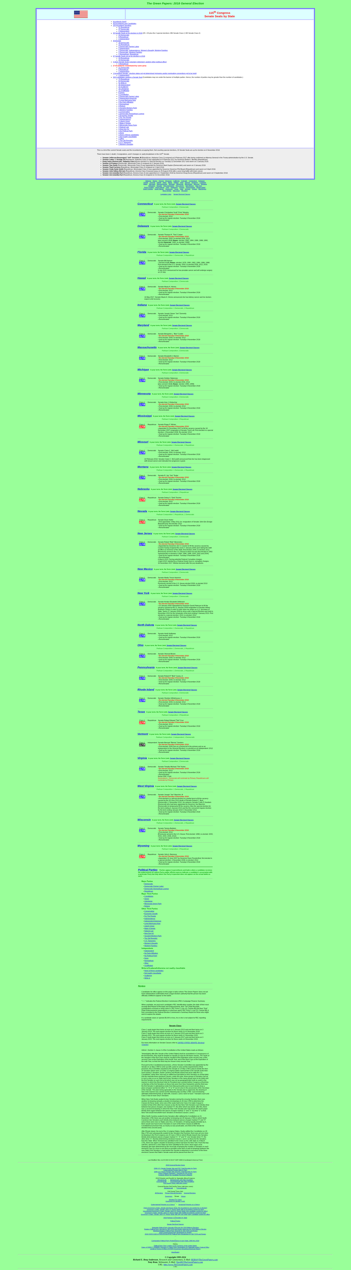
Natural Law (148, 931)
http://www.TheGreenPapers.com (178, 1264)
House (183, 1196)
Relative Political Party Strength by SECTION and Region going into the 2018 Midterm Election (175, 1229)
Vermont (187, 189)
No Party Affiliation (151, 953)
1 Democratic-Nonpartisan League (131, 114)
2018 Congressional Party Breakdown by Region (175, 1232)
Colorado (184, 181)
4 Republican (123, 64)
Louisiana (203, 182)
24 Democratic (123, 35)
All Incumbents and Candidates (124, 24)
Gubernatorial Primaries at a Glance (163, 1204)
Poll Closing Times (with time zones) (175, 1183)
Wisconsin (176, 191)
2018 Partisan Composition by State (175, 1217)
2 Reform (121, 106)
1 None (121, 133)
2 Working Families (125, 110)
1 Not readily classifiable (127, 137)
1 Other (121, 139)
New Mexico (190, 186)
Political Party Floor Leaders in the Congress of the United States (175, 1245)
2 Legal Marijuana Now (127, 100)
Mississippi (188, 184)
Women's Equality (151, 943)
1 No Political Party (125, 131)
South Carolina (148, 189)
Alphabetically (162, 1180)
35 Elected (117, 41)
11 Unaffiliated (123, 91)
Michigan (172, 184)
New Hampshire (168, 186)
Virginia (194, 189)
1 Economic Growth (125, 116)
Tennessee (169, 189)
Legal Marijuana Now (152, 924)
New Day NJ (149, 933)
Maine (145, 184)
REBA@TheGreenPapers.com (204, 1259)
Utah (181, 189)
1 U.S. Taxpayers (124, 142)
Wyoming (184, 191)
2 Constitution (123, 94)
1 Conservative (124, 112)
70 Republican (123, 79)
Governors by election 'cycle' (175, 1201)
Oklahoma (174, 187)
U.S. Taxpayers (150, 941)
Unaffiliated (148, 966)
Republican (148, 891)
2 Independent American (127, 98)
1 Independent (123, 71)
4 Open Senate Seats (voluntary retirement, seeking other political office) (140, 62)
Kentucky (195, 182)
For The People (150, 916)
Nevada (159, 186)
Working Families (150, 946)
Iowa (181, 182)
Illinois (170, 182)
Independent (149, 951)
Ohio (167, 187)
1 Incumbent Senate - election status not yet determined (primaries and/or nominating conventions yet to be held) (155, 73)
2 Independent (123, 31)
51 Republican (123, 27)
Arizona (161, 181)
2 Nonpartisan (123, 104)
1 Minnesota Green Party (127, 125)
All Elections (159, 1193)
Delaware (201, 181)
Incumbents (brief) (119, 22)
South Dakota (159, 189)
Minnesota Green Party (153, 904)
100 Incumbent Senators (122, 25)
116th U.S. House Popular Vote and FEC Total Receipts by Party (175, 1171)
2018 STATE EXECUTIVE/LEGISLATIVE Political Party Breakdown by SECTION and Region (175, 1234)
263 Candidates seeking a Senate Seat (127, 77)
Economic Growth (151, 914)
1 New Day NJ (123, 129)
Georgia (152, 182)
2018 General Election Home (175, 1165)
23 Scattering (123, 87)
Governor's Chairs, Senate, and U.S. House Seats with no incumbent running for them (175, 1209)
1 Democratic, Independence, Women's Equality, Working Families (143, 50)
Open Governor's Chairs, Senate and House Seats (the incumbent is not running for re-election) (175, 1208)
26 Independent (124, 85)
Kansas (187, 182)
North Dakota (159, 187)
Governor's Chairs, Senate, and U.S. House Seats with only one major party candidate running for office (175, 1214)
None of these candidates (153, 971)
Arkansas (168, 181)
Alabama (148, 181)
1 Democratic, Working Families (130, 52)
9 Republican (123, 37)
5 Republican (123, 70)
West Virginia (167, 191)
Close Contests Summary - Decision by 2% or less (175, 1173)
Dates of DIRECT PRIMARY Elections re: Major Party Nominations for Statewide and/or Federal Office (175, 1247)
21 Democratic (123, 68)
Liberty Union (149, 926)
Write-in (147, 978)
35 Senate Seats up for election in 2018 (127, 33)
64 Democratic (123, 81)
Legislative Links (165, 194)
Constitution (148, 896)
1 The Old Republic (125, 141)
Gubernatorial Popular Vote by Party (175, 1170)
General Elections (190, 1193)
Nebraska (151, 186)
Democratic (148, 884)
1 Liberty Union (124, 121)
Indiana (176, 182)
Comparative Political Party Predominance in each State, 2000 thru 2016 (175, 1241)
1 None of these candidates (128, 135)
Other (146, 963)
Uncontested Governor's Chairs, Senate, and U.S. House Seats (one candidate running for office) (175, 1211)
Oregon (181, 187)
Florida (146, 182)
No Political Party (150, 956)
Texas (176, 189)
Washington (202, 189)
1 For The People (124, 117)
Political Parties (148, 869)
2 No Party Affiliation (125, 102)
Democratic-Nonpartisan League (156, 889)
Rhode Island (200, 187)
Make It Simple (149, 928)
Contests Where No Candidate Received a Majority (175, 1175)
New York (198, 186)
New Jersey (180, 186)
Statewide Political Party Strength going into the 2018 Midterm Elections (175, 1227)
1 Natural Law (123, 127)
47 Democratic (123, 29)
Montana (204, 184)
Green (146, 899)
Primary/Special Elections (173, 1193)
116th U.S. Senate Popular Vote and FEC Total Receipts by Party (175, 1168)
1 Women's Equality (125, 144)
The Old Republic (150, 938)
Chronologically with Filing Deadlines (182, 1181)
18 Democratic (123, 43)
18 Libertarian (123, 89)
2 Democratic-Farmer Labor (128, 47)
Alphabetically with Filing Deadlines (181, 1180)
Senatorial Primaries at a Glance (189, 1204)
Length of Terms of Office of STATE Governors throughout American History (175, 1249)
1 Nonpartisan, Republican (128, 54)
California (176, 181)
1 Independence (124, 119)
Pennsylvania (190, 187)
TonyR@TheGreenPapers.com (189, 1262)
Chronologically (161, 1181)
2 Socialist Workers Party (127, 108)
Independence (149, 919)
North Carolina (149, 187)
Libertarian (148, 901)
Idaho (164, 182)
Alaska (155, 181)
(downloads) (175, 1252)
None (146, 958)
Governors (168, 1196)
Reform (147, 906)
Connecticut (193, 181)
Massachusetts (162, 184)
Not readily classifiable (152, 973)
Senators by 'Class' (175, 1199)
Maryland (152, 184)
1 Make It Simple (124, 123)
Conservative (149, 911)
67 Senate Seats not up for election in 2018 (129, 56)
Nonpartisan (149, 961)
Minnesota (179, 184)
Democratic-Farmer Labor (154, 886)
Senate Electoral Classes (181, 194)
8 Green (121, 93)
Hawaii (159, 182)
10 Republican (123, 45)
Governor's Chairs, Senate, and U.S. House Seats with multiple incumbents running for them (175, 1213)
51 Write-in (122, 83)
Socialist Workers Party (153, 936)
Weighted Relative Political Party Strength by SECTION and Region (175, 1231)
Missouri (196, 184)
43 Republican (123, 58)
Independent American (152, 921)
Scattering (148, 976)
